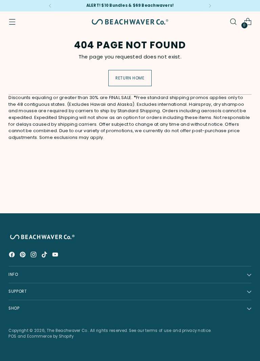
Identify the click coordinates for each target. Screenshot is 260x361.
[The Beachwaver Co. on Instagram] (34, 255)
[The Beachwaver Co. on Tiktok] (45, 255)
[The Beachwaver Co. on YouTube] (56, 255)
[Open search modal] (233, 22)
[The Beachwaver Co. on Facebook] (12, 255)
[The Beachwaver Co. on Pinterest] (23, 255)
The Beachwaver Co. (67, 330)
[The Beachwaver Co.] (130, 22)
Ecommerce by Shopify (50, 336)
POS (12, 336)
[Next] (209, 5)
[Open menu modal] (12, 22)
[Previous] (50, 5)
